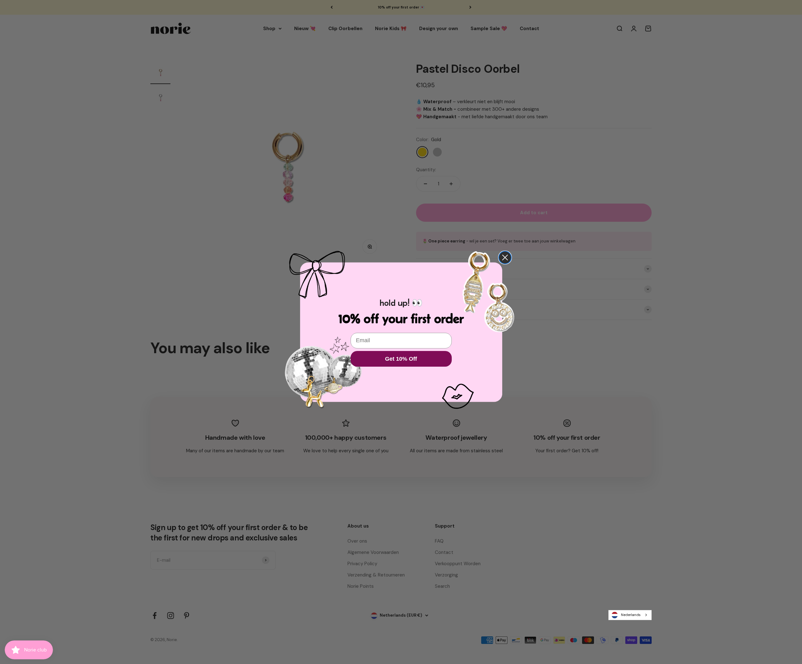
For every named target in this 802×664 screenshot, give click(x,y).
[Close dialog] (505, 257)
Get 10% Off (401, 359)
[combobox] (630, 615)
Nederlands (631, 615)
